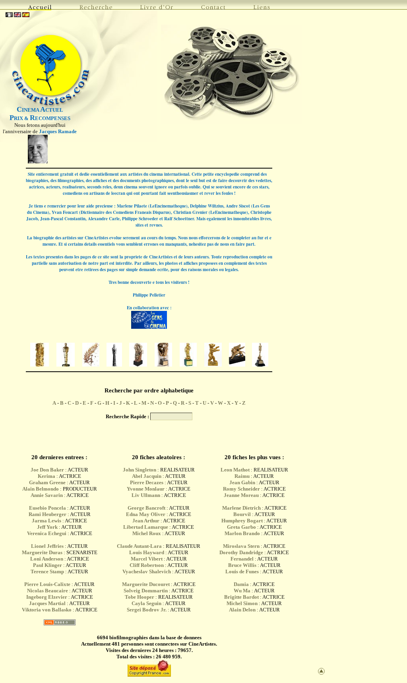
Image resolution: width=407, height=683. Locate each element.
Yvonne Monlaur (146, 489)
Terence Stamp (47, 571)
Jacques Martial (47, 603)
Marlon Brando (242, 533)
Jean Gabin (242, 482)
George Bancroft (146, 508)
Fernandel (242, 559)
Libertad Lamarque (145, 527)
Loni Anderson (46, 559)
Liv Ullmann (146, 495)
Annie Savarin (47, 495)
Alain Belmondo (40, 489)
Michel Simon (242, 603)
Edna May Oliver (145, 514)
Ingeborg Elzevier (46, 597)
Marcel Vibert (147, 559)
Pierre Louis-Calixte (47, 584)
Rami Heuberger (47, 514)
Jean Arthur (145, 521)
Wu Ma (242, 591)
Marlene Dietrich (241, 508)
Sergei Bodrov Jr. (147, 610)
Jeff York (47, 527)
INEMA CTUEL (40, 110)
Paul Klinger (47, 565)
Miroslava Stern (241, 546)
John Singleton (139, 470)
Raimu (242, 476)
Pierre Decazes (146, 482)
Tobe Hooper (139, 597)
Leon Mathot (235, 470)
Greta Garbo (241, 527)
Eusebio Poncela (47, 508)
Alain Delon (242, 610)
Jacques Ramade (58, 131)
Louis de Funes (242, 571)
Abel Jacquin (146, 476)
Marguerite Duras (42, 552)
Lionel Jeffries (47, 546)
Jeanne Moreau (241, 495)
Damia (242, 584)
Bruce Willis (242, 565)
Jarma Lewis (46, 521)
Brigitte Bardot (241, 597)
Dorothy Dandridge (241, 552)
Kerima (46, 476)
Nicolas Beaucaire (47, 591)
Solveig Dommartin (146, 591)
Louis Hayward (146, 552)
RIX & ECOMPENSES (40, 118)
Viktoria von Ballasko (47, 610)
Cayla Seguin (146, 603)
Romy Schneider (241, 489)
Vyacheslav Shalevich (146, 571)
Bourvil (242, 514)
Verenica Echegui (46, 533)
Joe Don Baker (47, 470)
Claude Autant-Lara (139, 546)
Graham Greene (47, 482)
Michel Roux (146, 533)
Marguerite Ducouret (146, 584)
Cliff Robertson (147, 565)
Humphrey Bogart (242, 521)
